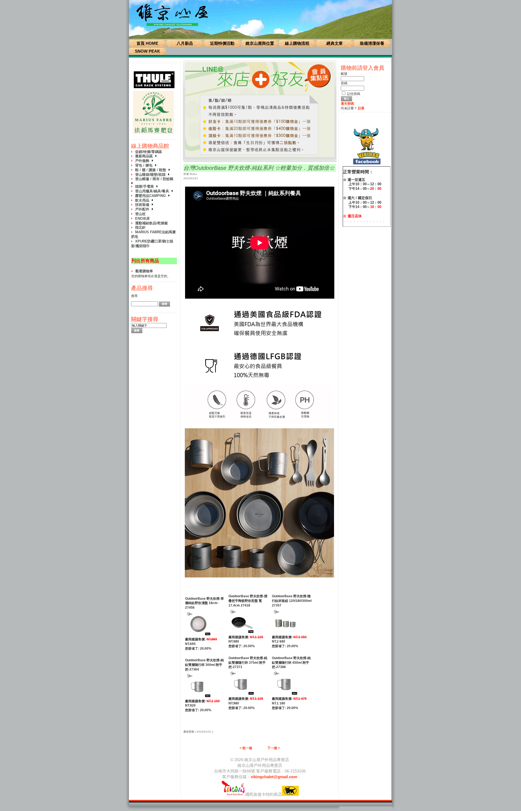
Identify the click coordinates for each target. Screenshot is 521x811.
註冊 (361, 108)
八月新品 (185, 43)
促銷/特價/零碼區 (148, 152)
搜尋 (134, 296)
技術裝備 (143, 205)
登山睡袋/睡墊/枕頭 (151, 175)
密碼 (344, 83)
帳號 (344, 74)
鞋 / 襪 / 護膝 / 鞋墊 (151, 170)
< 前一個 (246, 748)
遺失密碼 (347, 104)
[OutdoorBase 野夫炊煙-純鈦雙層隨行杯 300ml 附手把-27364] (198, 698)
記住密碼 (353, 94)
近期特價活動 (222, 43)
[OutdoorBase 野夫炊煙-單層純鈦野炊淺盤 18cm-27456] (198, 636)
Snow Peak (147, 51)
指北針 (140, 227)
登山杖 (140, 214)
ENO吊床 (142, 218)
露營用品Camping (151, 196)
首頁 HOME (147, 43)
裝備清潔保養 (372, 43)
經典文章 (334, 43)
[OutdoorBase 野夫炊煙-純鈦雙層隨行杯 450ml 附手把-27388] (285, 695)
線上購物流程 (297, 43)
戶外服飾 (143, 161)
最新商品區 (145, 156)
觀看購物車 (144, 271)
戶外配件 (143, 209)
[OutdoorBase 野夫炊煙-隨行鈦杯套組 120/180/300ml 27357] (285, 634)
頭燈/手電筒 (145, 186)
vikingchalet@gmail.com (274, 776)
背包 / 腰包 (145, 165)
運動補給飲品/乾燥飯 (151, 223)
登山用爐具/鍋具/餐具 (153, 191)
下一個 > (273, 748)
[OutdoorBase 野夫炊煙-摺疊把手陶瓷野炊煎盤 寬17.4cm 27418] (242, 634)
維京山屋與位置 (260, 43)
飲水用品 (143, 200)
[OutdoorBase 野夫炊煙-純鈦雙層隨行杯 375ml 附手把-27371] (242, 695)
